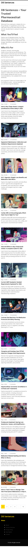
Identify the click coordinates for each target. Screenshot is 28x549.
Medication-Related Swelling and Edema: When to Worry (13, 457)
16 (23, 506)
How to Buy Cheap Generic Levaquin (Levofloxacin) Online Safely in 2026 (12, 107)
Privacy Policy (9, 530)
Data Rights (9, 532)
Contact (8, 534)
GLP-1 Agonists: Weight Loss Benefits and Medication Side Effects (14, 178)
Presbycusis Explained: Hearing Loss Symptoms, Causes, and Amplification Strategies (12, 423)
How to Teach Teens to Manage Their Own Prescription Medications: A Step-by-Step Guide (14, 491)
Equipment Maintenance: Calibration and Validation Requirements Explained (13, 143)
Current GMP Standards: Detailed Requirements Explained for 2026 (11, 283)
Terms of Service (10, 527)
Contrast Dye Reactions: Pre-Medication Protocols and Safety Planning (13, 318)
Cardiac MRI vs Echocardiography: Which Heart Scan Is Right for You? (13, 214)
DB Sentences (7, 2)
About (7, 525)
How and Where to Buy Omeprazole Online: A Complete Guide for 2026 (12, 247)
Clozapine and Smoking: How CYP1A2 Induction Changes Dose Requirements (13, 352)
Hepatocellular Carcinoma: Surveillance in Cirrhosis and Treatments (14, 387)
